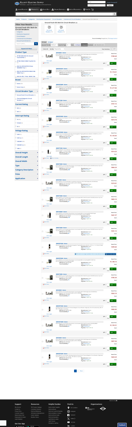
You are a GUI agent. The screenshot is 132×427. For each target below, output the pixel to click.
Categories (31, 19)
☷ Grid (50, 42)
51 (68, 153)
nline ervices (59, 9)
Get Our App (20, 423)
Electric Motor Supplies (54, 407)
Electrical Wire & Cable (53, 415)
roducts (34, 9)
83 (68, 233)
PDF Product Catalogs (36, 407)
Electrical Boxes (52, 409)
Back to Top (112, 400)
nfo (75, 9)
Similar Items (87, 58)
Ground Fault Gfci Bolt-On (24, 41)
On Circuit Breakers (49, 31)
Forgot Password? (112, 2)
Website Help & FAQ (19, 415)
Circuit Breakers (57, 19)
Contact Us (17, 409)
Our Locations (74, 407)
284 (69, 169)
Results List (100, 45)
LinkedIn (73, 426)
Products (24, 19)
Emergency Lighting (53, 423)
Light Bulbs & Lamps (53, 419)
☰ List (44, 42)
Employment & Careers (20, 417)
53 (68, 122)
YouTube (73, 422)
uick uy (46, 9)
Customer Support (19, 413)
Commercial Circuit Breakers (72, 19)
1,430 (69, 58)
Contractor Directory (36, 409)
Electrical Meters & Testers (54, 413)
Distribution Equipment (43, 19)
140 (69, 138)
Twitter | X (73, 418)
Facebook (73, 415)
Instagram (73, 411)
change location (113, 38)
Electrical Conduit (55, 411)
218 (69, 217)
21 (68, 201)
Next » (81, 371)
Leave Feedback (18, 419)
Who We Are (18, 407)
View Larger (49, 60)
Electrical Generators (53, 417)
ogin (23, 9)
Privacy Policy (18, 411)
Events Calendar (35, 415)
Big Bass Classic (35, 417)
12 (68, 295)
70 (68, 279)
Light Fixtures (51, 421)
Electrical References (36, 411)
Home (18, 19)
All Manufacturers (37, 413)
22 (68, 326)
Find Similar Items (111, 254)
